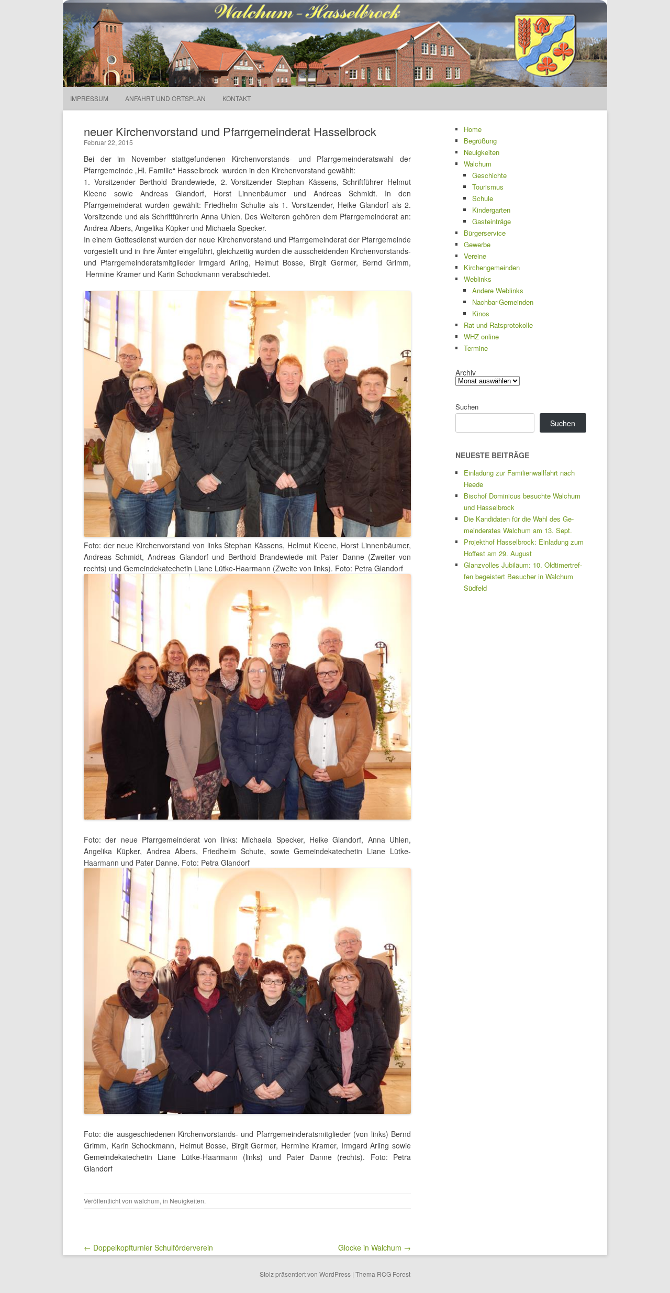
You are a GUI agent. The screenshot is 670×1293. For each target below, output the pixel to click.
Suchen (466, 407)
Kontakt (236, 98)
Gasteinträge (491, 221)
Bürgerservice (485, 233)
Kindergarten (491, 210)
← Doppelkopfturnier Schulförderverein (148, 1247)
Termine (476, 348)
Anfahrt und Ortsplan (165, 98)
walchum (147, 1200)
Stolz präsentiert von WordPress (305, 1273)
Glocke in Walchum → (374, 1247)
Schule (482, 198)
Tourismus (488, 187)
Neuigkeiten (187, 1200)
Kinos (480, 313)
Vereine (475, 256)
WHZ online (481, 336)
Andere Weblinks (497, 290)
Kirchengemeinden (492, 267)
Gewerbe (477, 244)
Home (473, 129)
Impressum (89, 98)
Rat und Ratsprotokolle (498, 325)
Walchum (478, 164)
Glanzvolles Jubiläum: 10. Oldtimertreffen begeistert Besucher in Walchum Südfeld (523, 576)
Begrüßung (480, 141)
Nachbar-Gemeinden (502, 302)
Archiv (465, 372)
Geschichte (489, 175)
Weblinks (478, 279)
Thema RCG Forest (382, 1273)
